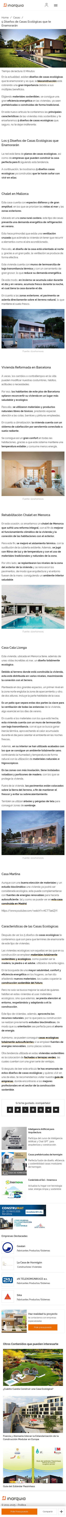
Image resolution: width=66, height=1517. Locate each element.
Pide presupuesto (43, 1327)
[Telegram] (48, 1110)
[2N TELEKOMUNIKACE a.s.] (8, 1280)
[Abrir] (55, 5)
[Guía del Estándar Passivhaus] (33, 1464)
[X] (25, 1110)
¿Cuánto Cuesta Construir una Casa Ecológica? (28, 1389)
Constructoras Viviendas (29, 1267)
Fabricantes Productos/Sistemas (33, 1250)
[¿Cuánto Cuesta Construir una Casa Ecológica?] (33, 1367)
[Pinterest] (41, 1110)
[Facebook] (10, 1110)
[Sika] (8, 1296)
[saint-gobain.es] (23, 1223)
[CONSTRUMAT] (23, 1210)
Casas (16, 17)
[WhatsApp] (18, 1110)
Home (5, 17)
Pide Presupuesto (19, 1511)
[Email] (56, 1110)
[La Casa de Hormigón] (8, 1264)
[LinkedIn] (33, 1110)
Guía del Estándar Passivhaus (19, 1486)
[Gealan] (8, 1247)
